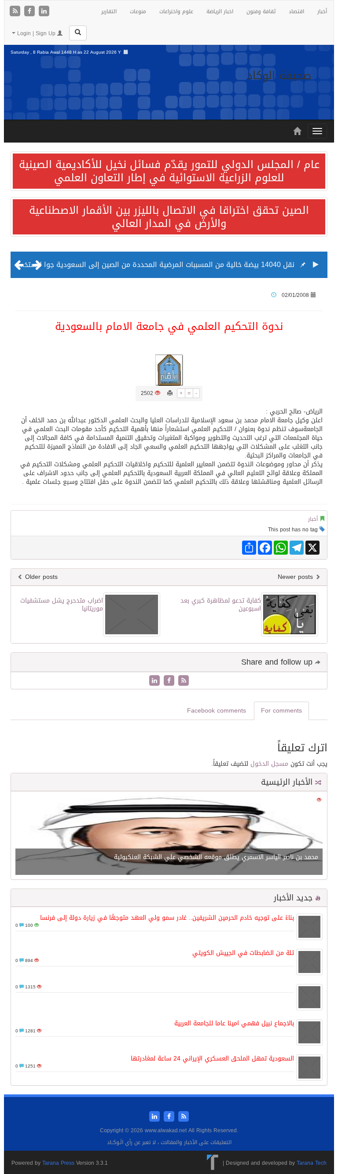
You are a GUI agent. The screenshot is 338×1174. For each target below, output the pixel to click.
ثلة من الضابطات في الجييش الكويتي (243, 953)
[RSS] (16, 12)
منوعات (138, 11)
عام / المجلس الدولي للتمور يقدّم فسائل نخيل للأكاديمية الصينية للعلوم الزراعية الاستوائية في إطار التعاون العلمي (169, 171)
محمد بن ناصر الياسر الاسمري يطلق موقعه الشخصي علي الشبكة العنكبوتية (216, 857)
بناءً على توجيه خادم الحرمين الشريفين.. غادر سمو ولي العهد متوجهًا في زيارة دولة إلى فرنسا (167, 918)
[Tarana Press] (213, 1163)
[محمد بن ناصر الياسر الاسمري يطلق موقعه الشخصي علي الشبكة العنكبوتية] (169, 836)
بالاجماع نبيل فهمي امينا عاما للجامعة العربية (234, 1023)
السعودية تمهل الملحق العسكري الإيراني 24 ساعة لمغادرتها (212, 1058)
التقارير (109, 11)
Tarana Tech (312, 1163)
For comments (281, 711)
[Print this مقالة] (170, 393)
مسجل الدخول (269, 764)
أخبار (322, 11)
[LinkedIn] (44, 12)
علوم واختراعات (176, 11)
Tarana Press (58, 1163)
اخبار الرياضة (219, 11)
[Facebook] (30, 12)
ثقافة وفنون (261, 11)
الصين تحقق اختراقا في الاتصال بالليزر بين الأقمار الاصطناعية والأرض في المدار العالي (169, 217)
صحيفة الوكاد (279, 75)
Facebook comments (216, 711)
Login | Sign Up (36, 33)
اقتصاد (296, 11)
